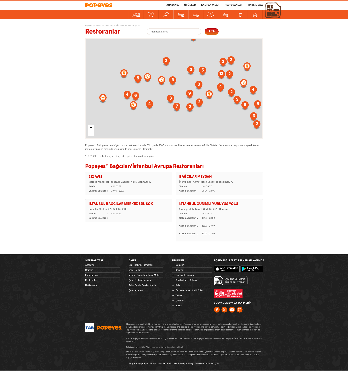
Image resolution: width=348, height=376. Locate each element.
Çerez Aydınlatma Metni (140, 280)
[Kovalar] (151, 14)
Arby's (145, 363)
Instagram (240, 310)
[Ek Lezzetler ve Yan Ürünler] (210, 14)
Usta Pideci (178, 363)
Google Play (253, 269)
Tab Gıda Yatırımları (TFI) (207, 363)
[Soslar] (255, 14)
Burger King (135, 363)
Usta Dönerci (164, 363)
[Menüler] (136, 14)
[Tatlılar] (225, 14)
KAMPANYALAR (210, 5)
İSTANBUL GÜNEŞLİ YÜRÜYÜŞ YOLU (208, 204)
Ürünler (89, 270)
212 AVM (95, 176)
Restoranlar (91, 280)
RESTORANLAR (234, 5)
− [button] (91, 133)
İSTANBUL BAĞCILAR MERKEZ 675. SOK (121, 204)
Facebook (217, 310)
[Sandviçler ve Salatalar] (181, 14)
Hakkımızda (91, 285)
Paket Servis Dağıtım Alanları (143, 285)
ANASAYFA (172, 5)
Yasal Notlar (135, 270)
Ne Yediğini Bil (231, 280)
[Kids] (195, 14)
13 (221, 74)
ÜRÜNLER (190, 5)
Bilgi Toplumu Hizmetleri (141, 265)
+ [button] (91, 127)
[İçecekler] (240, 14)
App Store (227, 269)
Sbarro (153, 363)
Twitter (224, 310)
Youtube (232, 310)
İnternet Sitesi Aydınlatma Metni (144, 275)
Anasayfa (89, 265)
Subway (189, 363)
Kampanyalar (91, 275)
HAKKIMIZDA (255, 5)
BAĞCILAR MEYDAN (195, 176)
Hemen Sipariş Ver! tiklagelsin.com (228, 293)
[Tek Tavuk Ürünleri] (166, 14)
